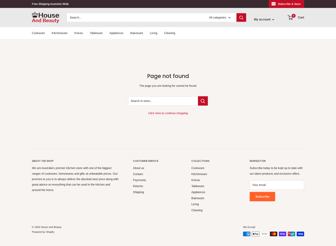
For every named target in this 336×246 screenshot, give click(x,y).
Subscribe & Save (289, 3)
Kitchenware (59, 33)
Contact (138, 174)
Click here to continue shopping (168, 113)
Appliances (116, 33)
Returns (138, 186)
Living (153, 33)
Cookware (38, 33)
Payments (139, 180)
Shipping (138, 192)
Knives (78, 33)
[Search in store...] (203, 101)
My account (262, 19)
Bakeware (136, 33)
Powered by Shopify (43, 231)
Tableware (96, 33)
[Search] (241, 17)
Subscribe (262, 196)
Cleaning (169, 33)
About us (138, 168)
